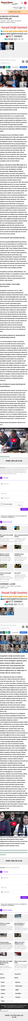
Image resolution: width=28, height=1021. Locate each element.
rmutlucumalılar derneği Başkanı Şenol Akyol (9, 472)
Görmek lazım (8, 867)
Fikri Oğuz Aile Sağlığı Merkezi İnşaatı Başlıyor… (6, 963)
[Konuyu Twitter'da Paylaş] (4, 67)
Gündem (12, 20)
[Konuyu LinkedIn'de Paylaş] (9, 67)
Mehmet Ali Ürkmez (15, 867)
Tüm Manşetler (18, 20)
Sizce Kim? (17, 573)
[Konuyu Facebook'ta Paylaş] (1, 67)
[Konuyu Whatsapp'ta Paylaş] (6, 67)
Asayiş (8, 20)
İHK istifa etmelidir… (15, 11)
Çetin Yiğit (13, 469)
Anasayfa (3, 20)
